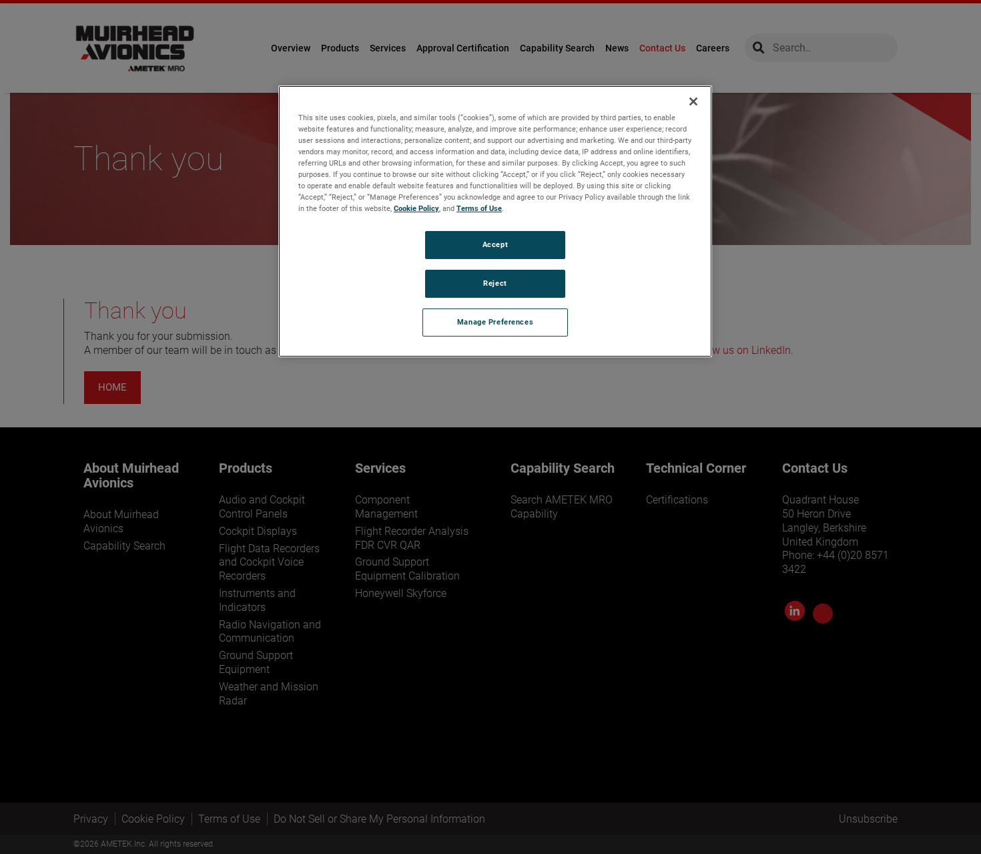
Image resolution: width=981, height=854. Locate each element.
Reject (495, 283)
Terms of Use (479, 208)
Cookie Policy (416, 208)
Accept (495, 244)
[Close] (693, 101)
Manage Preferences (495, 322)
